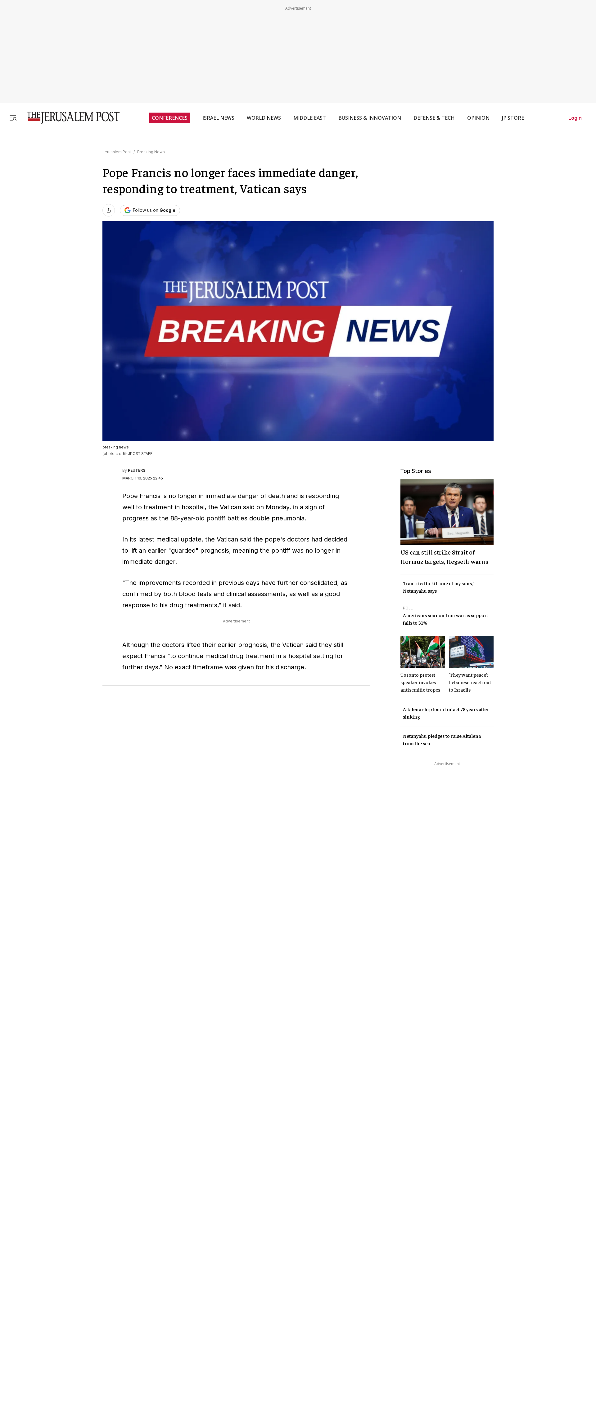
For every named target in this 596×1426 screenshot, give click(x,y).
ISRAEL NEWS (218, 118)
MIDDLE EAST (309, 118)
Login (575, 118)
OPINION (478, 118)
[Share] (108, 210)
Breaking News (151, 151)
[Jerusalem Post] (69, 117)
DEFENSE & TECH (434, 118)
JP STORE (513, 118)
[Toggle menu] (13, 117)
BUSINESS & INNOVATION (369, 118)
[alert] (55, 1355)
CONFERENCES (169, 118)
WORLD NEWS (264, 118)
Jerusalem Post (116, 151)
